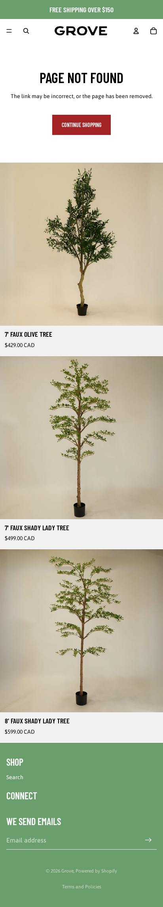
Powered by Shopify (96, 871)
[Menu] (9, 31)
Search (14, 777)
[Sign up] (148, 840)
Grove (67, 871)
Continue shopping (81, 124)
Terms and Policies (81, 887)
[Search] (26, 31)
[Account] (136, 31)
